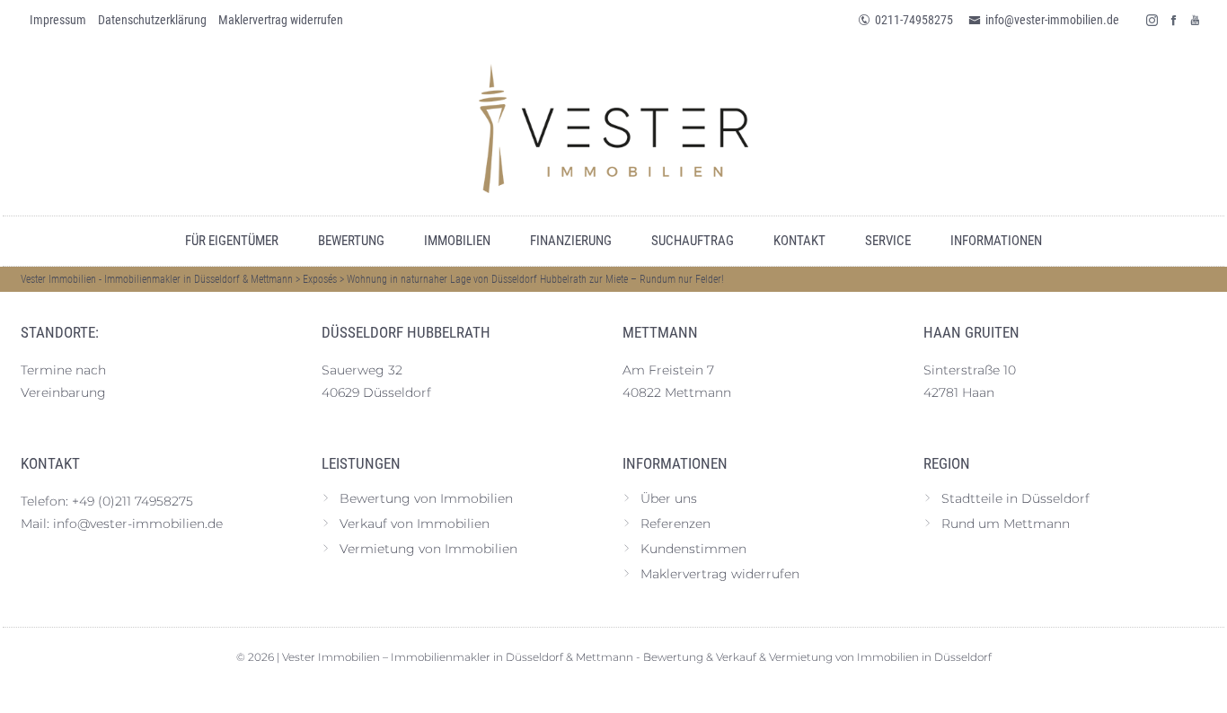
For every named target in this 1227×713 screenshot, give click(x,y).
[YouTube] (1195, 20)
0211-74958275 (914, 20)
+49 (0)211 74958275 (132, 501)
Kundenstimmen (693, 549)
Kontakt (799, 241)
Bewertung (351, 241)
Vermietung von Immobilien (428, 549)
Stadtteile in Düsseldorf (1015, 498)
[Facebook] (1174, 20)
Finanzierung (571, 241)
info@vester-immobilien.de (1052, 20)
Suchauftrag (692, 241)
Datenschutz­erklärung (152, 20)
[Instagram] (1152, 20)
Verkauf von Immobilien (415, 523)
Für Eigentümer (231, 241)
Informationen (996, 241)
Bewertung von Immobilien (426, 498)
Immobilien (457, 241)
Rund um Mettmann (1005, 523)
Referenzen (675, 523)
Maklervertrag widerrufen (280, 20)
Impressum (58, 20)
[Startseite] (613, 128)
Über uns (668, 498)
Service (888, 241)
